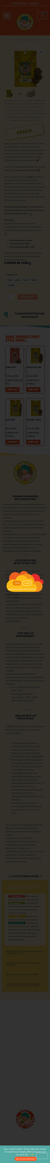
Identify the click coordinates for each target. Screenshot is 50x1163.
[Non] (42, 1156)
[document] (25, 581)
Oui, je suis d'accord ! (25, 1159)
